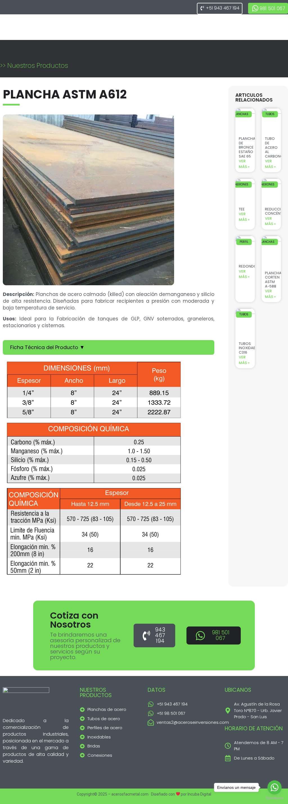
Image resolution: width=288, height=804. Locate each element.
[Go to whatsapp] (274, 787)
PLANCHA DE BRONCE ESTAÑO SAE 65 (247, 147)
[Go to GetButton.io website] (275, 798)
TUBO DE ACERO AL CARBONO (274, 147)
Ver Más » (244, 163)
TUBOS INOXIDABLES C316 (250, 348)
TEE (242, 209)
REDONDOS (249, 266)
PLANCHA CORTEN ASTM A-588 (273, 279)
